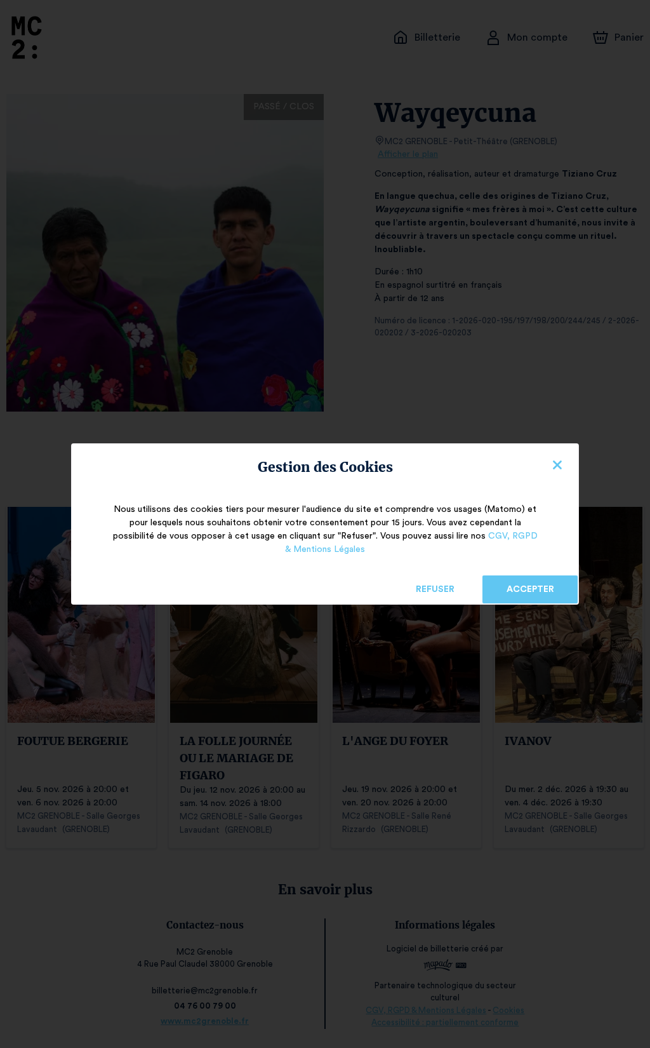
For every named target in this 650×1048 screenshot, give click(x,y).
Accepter (530, 589)
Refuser (435, 589)
